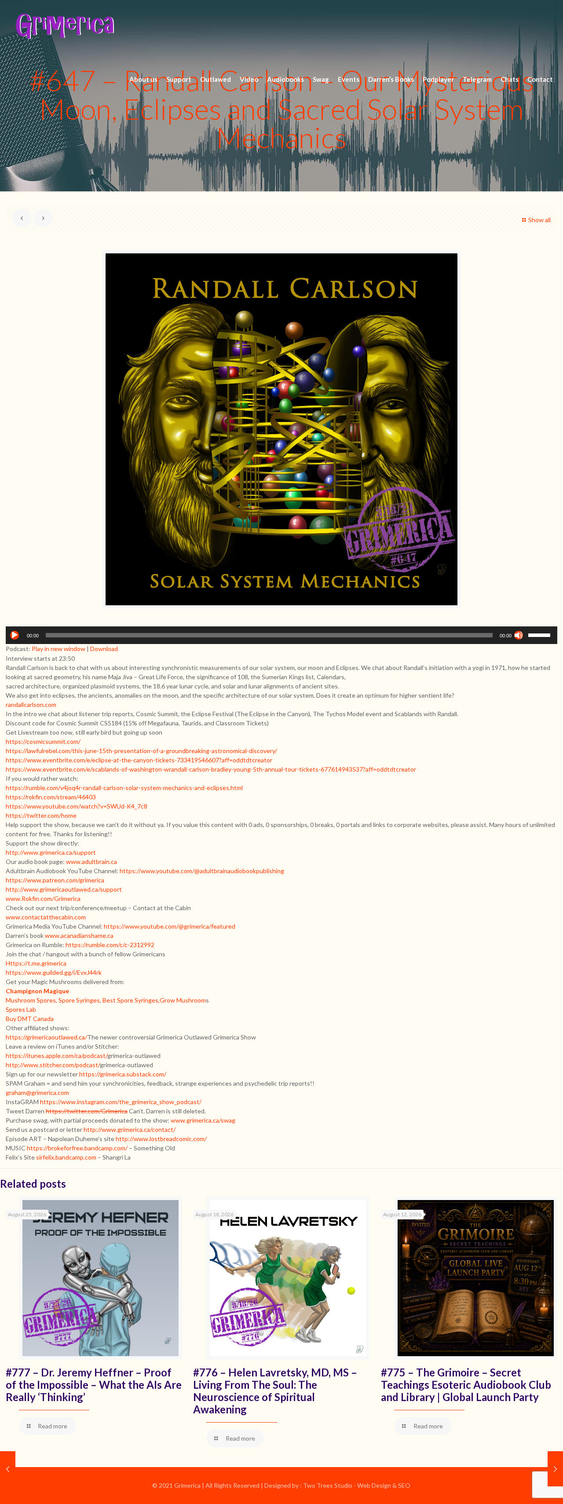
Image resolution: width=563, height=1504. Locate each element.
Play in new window (58, 648)
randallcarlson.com (31, 704)
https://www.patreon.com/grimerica (55, 880)
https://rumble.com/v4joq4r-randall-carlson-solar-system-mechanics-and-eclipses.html (124, 787)
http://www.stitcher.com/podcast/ (53, 1065)
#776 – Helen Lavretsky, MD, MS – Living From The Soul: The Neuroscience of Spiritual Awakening (275, 1391)
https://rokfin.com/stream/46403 (51, 797)
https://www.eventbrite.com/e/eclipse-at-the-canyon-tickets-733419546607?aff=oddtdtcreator (139, 760)
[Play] (14, 635)
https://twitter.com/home (41, 815)
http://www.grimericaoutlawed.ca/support (64, 889)
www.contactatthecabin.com (46, 917)
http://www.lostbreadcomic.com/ (161, 1138)
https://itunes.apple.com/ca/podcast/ (56, 1055)
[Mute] (518, 635)
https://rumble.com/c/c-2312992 (110, 944)
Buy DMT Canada (30, 1018)
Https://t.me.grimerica (36, 963)
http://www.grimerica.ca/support (51, 852)
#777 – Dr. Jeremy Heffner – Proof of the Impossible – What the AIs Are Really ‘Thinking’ (94, 1384)
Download (104, 648)
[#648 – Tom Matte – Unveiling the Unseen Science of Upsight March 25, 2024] (555, 1468)
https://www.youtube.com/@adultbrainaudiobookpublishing (202, 871)
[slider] (540, 634)
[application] (281, 635)
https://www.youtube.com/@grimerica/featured (169, 926)
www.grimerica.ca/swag (203, 1120)
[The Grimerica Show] (64, 26)
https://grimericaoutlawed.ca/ (46, 1037)
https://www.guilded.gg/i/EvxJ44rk (54, 972)
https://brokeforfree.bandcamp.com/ (77, 1148)
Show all (539, 219)
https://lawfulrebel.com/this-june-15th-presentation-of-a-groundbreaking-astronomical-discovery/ (141, 750)
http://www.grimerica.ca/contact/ (129, 1129)
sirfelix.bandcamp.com (66, 1157)
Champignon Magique (37, 991)
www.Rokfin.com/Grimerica (43, 898)
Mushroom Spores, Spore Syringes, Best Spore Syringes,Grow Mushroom (106, 1000)
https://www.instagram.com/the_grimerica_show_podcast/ (120, 1101)
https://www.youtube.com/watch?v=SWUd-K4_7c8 (76, 806)
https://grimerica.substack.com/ (122, 1074)
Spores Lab (21, 1009)
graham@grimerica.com (37, 1092)
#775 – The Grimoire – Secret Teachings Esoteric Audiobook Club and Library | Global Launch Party (466, 1384)
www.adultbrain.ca (91, 861)
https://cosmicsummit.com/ (43, 741)
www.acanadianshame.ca (79, 935)
